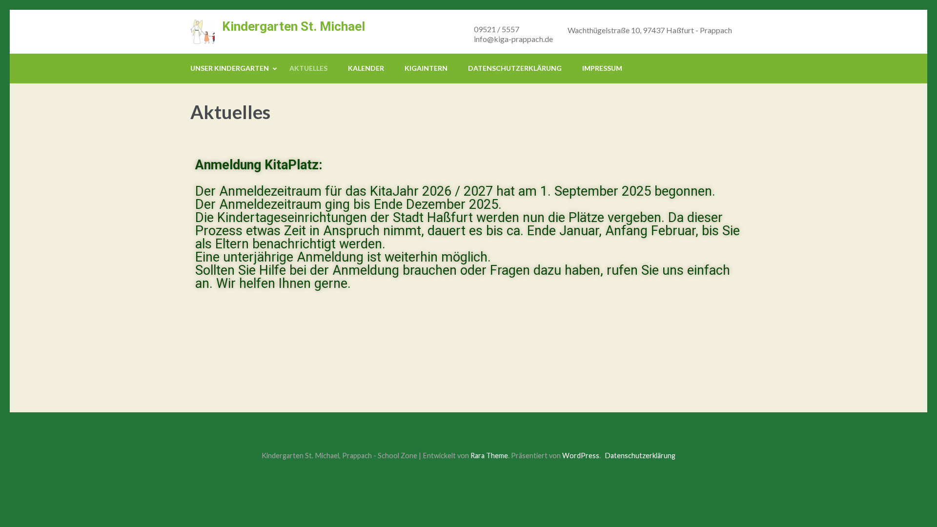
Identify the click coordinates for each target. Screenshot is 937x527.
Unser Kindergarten (229, 68)
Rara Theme (489, 455)
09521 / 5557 (496, 29)
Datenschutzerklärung (515, 68)
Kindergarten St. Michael (293, 26)
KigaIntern (426, 68)
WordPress (580, 455)
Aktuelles (308, 68)
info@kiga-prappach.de (513, 38)
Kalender (366, 68)
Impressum (602, 68)
